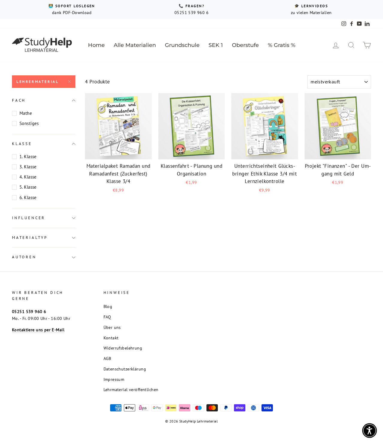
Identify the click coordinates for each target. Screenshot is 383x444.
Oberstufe (245, 45)
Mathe (25, 113)
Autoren (24, 257)
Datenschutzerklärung (125, 369)
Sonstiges (29, 123)
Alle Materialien (135, 45)
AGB (107, 358)
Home (96, 45)
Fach (19, 100)
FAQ (107, 317)
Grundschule (182, 45)
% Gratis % (281, 45)
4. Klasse (28, 177)
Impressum (114, 379)
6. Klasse (28, 197)
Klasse (22, 143)
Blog (108, 306)
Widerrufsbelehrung (123, 348)
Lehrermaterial (37, 81)
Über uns (112, 327)
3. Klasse (28, 167)
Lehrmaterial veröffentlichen (131, 389)
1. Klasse (28, 156)
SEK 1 (216, 45)
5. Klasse (28, 187)
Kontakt (111, 338)
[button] (369, 430)
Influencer (28, 217)
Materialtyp (30, 237)
